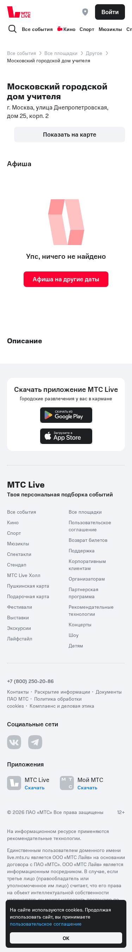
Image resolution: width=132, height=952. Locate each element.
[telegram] (35, 742)
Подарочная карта (28, 596)
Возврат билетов (88, 539)
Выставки (18, 617)
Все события (37, 28)
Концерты (80, 624)
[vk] (14, 742)
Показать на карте (69, 134)
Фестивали (19, 606)
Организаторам (87, 578)
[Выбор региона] (85, 12)
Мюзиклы (110, 28)
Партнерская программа (83, 592)
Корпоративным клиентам (87, 564)
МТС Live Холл (23, 574)
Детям (76, 645)
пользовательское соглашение (46, 923)
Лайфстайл (19, 638)
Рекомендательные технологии (91, 610)
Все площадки (60, 52)
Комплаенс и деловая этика (62, 705)
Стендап (16, 564)
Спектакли (19, 553)
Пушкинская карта (28, 585)
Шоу (73, 634)
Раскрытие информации (62, 691)
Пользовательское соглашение (90, 526)
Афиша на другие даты (66, 279)
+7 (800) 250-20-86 (30, 680)
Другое (94, 52)
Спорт (87, 28)
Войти (110, 11)
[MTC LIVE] (19, 12)
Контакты (18, 691)
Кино (69, 28)
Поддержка (82, 550)
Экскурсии (19, 627)
